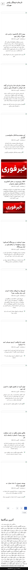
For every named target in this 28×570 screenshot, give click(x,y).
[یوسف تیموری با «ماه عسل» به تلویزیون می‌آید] (14, 471)
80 (8, 508)
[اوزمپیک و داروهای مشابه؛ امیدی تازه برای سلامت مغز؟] (14, 278)
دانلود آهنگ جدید (5, 530)
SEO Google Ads (19, 565)
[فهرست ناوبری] (2, 4)
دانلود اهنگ (19, 543)
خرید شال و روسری (15, 530)
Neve (19, 568)
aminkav (22, 38)
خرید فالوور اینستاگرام (19, 547)
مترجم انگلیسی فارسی (19, 526)
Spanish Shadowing (13, 538)
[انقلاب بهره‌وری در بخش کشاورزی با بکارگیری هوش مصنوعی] (14, 169)
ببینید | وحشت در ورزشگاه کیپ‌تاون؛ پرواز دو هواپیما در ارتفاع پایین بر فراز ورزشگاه (14, 244)
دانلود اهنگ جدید (8, 526)
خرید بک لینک (4, 532)
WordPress (10, 568)
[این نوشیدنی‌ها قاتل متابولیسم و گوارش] (14, 123)
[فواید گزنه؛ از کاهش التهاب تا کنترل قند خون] (14, 374)
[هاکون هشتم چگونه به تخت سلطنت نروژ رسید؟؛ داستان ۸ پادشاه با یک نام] (14, 420)
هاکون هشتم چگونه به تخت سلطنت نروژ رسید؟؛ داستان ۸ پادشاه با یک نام (14, 435)
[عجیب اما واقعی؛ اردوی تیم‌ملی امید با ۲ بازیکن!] (14, 330)
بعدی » (24, 512)
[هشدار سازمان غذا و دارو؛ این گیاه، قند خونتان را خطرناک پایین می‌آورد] (14, 73)
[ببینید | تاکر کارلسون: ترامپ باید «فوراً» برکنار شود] (14, 21)
